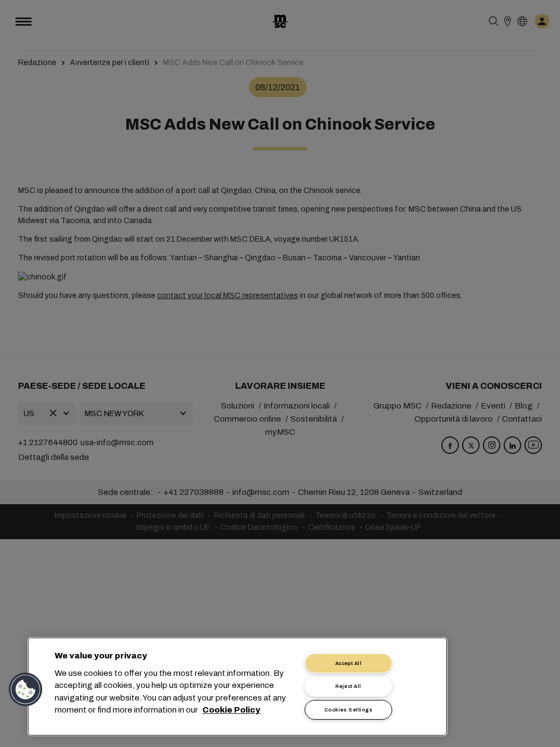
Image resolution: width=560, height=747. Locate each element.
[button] (25, 689)
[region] (237, 686)
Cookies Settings (348, 710)
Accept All (348, 663)
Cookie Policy (231, 710)
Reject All (348, 686)
